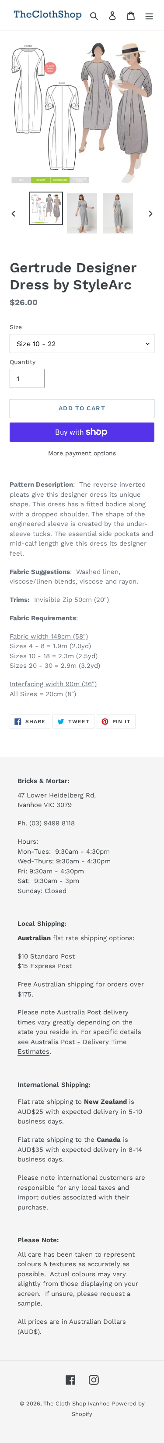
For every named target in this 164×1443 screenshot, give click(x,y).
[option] (46, 208)
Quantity (22, 361)
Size (16, 326)
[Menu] (149, 15)
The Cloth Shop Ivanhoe (76, 1403)
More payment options (82, 453)
